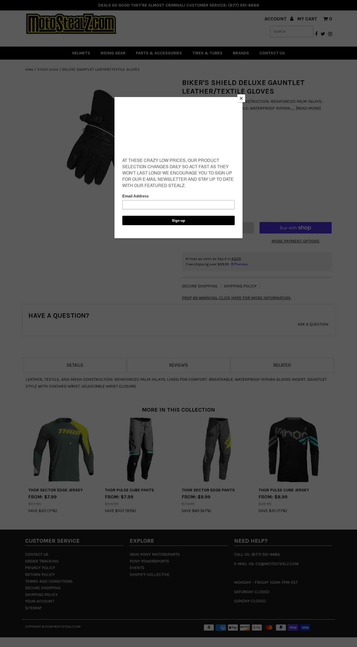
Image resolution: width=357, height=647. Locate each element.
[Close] (241, 98)
